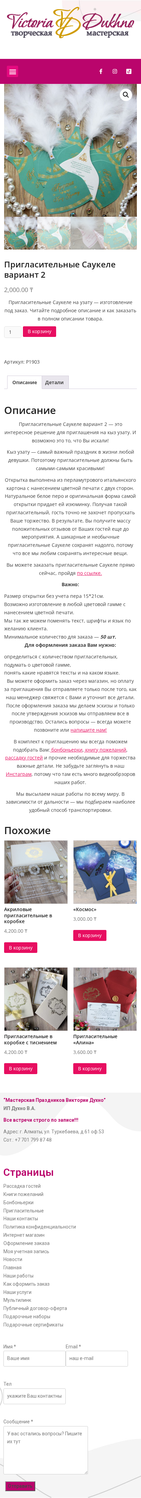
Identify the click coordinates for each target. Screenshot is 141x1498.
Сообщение (18, 1421)
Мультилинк (17, 1300)
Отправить (20, 1486)
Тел (7, 1384)
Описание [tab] (24, 382)
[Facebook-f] (101, 71)
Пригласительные (23, 1210)
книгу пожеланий (105, 749)
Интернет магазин (23, 1235)
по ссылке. (89, 573)
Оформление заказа (26, 1243)
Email (73, 1346)
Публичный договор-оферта (35, 1308)
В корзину (39, 331)
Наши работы (18, 1276)
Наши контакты (20, 1218)
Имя (9, 1346)
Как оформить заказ (26, 1284)
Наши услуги (17, 1292)
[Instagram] (115, 71)
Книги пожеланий (23, 1194)
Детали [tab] (54, 382)
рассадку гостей (24, 757)
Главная (12, 1267)
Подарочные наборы (26, 1316)
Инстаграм (18, 774)
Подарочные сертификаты (33, 1324)
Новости (12, 1259)
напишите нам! (88, 730)
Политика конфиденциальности (39, 1227)
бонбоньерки (66, 749)
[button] (12, 71)
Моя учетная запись (26, 1251)
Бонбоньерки (18, 1202)
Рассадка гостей (22, 1186)
